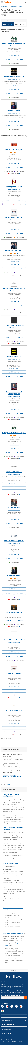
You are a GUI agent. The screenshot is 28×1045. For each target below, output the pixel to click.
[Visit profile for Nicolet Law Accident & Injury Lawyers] (14, 386)
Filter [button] (4, 15)
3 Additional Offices (14, 261)
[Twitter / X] (11, 1006)
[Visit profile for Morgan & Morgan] (14, 351)
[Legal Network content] (25, 1033)
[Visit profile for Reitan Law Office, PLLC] (14, 245)
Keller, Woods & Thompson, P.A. (14, 43)
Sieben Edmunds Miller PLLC (14, 640)
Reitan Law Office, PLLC (14, 250)
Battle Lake (5, 775)
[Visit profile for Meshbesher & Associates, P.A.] (14, 283)
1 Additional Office (14, 86)
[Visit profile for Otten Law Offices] (14, 570)
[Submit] (25, 997)
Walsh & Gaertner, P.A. (14, 612)
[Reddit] (21, 1006)
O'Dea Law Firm (14, 507)
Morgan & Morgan (14, 356)
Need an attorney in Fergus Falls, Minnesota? (13, 828)
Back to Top (14, 970)
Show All (3, 784)
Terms (2, 1041)
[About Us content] (25, 1015)
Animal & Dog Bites (18, 759)
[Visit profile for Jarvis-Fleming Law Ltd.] (14, 212)
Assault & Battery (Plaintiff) (10, 763)
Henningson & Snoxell (14, 187)
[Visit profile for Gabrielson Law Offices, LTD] (14, 71)
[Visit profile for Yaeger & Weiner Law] (14, 466)
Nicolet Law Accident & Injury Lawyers (14, 393)
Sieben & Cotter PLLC (14, 673)
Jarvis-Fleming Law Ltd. (14, 217)
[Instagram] (16, 1006)
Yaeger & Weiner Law (14, 472)
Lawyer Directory (4, 6)
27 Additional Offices (14, 406)
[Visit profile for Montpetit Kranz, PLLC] (14, 705)
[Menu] (2, 2)
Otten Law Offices (14, 575)
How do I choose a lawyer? (11, 863)
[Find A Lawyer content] (25, 1020)
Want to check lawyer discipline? (13, 933)
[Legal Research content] (25, 1029)
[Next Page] (16, 742)
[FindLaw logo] (7, 2)
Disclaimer (14, 1041)
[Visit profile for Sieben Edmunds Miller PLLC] (14, 634)
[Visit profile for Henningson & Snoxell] (14, 181)
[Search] (25, 2)
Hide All (8, 784)
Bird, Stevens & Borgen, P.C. (14, 541)
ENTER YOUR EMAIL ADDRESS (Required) (10, 995)
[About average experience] (19, 173)
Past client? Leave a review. (14, 45)
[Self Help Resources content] (25, 1024)
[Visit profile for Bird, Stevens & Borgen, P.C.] (14, 535)
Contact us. (14, 987)
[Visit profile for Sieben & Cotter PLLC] (14, 668)
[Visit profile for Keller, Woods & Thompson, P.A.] (14, 38)
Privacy (8, 1041)
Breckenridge (6, 776)
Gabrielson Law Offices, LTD (14, 76)
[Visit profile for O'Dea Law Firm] (14, 502)
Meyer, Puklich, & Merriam (14, 325)
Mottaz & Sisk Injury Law (14, 150)
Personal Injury (7, 759)
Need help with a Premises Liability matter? (11, 795)
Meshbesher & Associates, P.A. (14, 288)
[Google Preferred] (2, 1011)
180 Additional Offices (14, 368)
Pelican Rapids (13, 775)
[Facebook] (2, 1006)
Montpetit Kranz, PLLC (14, 710)
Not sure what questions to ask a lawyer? (13, 909)
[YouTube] (7, 1006)
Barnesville (13, 776)
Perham (19, 776)
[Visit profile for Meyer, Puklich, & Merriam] (14, 320)
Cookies (21, 1041)
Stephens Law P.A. (14, 110)
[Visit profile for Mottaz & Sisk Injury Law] (14, 144)
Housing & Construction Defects (11, 766)
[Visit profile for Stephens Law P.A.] (14, 105)
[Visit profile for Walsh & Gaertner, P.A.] (14, 607)
